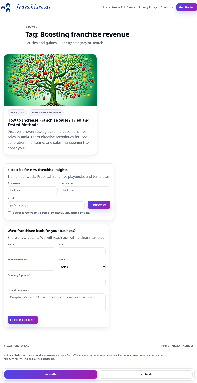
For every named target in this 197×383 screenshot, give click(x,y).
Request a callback (22, 319)
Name (11, 244)
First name (14, 183)
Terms (165, 345)
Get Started (186, 7)
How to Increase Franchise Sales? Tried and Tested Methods (49, 122)
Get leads (146, 374)
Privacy (175, 345)
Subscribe (99, 204)
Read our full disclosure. (41, 358)
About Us (166, 7)
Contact (188, 345)
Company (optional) (19, 275)
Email (11, 198)
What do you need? (18, 290)
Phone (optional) (17, 259)
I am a (61, 259)
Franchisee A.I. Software (119, 7)
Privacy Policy (148, 7)
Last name (67, 183)
